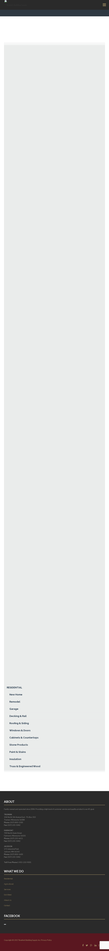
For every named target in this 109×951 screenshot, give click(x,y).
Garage (13, 709)
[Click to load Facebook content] (5, 924)
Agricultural (9, 884)
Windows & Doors (19, 730)
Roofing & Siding (19, 723)
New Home (15, 694)
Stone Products (18, 744)
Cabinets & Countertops (23, 737)
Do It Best (7, 895)
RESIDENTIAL (14, 687)
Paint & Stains (17, 752)
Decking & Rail (18, 716)
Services (7, 889)
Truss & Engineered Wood (24, 766)
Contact (7, 905)
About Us (7, 900)
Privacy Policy (46, 940)
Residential (8, 879)
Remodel (14, 701)
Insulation (15, 759)
